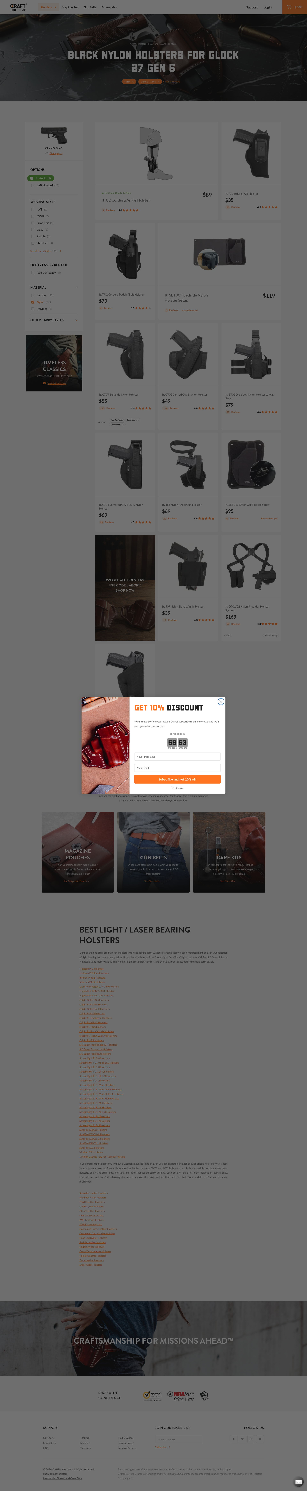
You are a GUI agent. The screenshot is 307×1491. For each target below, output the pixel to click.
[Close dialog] (221, 701)
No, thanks (177, 788)
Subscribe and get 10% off (177, 779)
